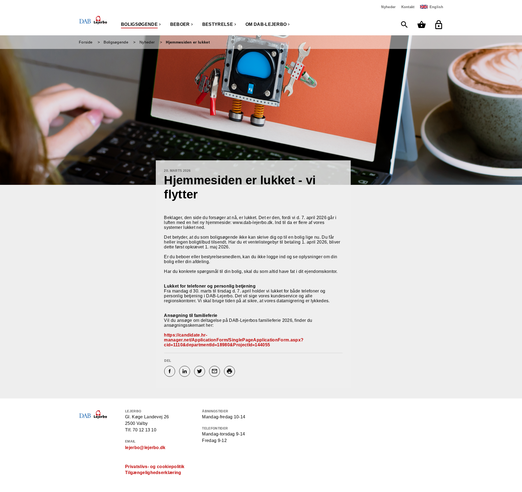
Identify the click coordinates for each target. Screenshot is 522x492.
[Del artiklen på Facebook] (170, 371)
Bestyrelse (217, 24)
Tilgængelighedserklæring (153, 472)
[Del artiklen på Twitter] (200, 371)
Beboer (180, 24)
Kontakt (408, 7)
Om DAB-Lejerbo (266, 24)
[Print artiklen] (230, 371)
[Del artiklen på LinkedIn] (185, 371)
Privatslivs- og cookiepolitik (154, 466)
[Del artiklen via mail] (215, 371)
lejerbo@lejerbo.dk (145, 447)
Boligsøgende (139, 24)
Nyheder (388, 7)
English (436, 7)
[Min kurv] (423, 24)
